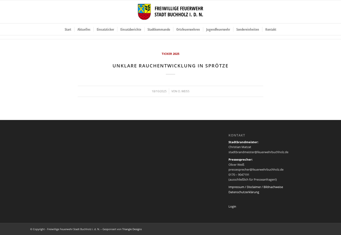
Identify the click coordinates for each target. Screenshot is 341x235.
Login (232, 206)
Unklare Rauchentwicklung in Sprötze (170, 66)
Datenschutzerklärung (243, 192)
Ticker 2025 (170, 54)
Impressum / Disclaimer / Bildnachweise (255, 187)
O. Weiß (184, 91)
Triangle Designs (132, 229)
